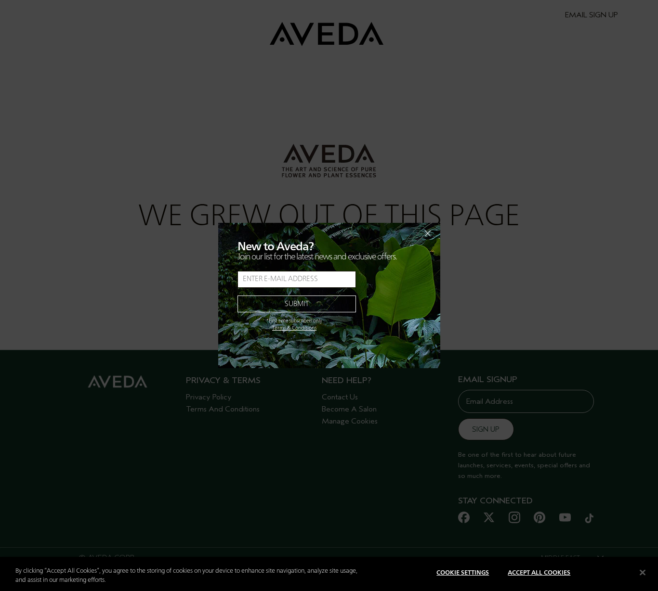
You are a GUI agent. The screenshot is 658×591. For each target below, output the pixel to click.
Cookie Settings (462, 573)
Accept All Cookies (539, 573)
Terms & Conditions (294, 328)
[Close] (642, 572)
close (403, 233)
